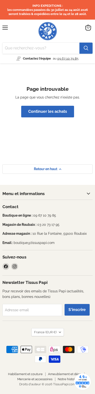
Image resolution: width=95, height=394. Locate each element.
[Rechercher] (86, 48)
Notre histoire (68, 379)
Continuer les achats (47, 111)
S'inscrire (77, 309)
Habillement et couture (25, 374)
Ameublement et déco (65, 374)
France (45, 332)
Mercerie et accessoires (34, 379)
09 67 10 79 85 (67, 58)
